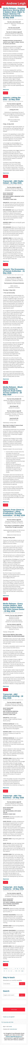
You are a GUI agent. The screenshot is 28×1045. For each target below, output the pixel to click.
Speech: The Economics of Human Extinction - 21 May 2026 (14, 271)
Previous (5, 968)
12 (8, 970)
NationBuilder (13, 1029)
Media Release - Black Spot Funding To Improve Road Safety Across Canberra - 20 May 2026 (13, 391)
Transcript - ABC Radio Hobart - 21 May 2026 (13, 182)
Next (22, 970)
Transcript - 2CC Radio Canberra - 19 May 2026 (13, 888)
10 (4, 970)
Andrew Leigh (16, 3)
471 (19, 970)
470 (16, 970)
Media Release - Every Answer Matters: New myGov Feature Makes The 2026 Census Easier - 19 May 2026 (13, 607)
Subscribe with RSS (8, 1022)
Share (5, 93)
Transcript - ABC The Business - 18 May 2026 (13, 797)
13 (11, 970)
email (10, 1026)
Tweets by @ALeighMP (8, 1017)
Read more (6, 89)
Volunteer (14, 1009)
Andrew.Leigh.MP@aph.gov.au (14, 1036)
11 (6, 970)
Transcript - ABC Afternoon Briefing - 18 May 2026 (13, 696)
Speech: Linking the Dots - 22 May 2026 (12, 98)
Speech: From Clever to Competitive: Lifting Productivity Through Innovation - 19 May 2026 (14, 512)
